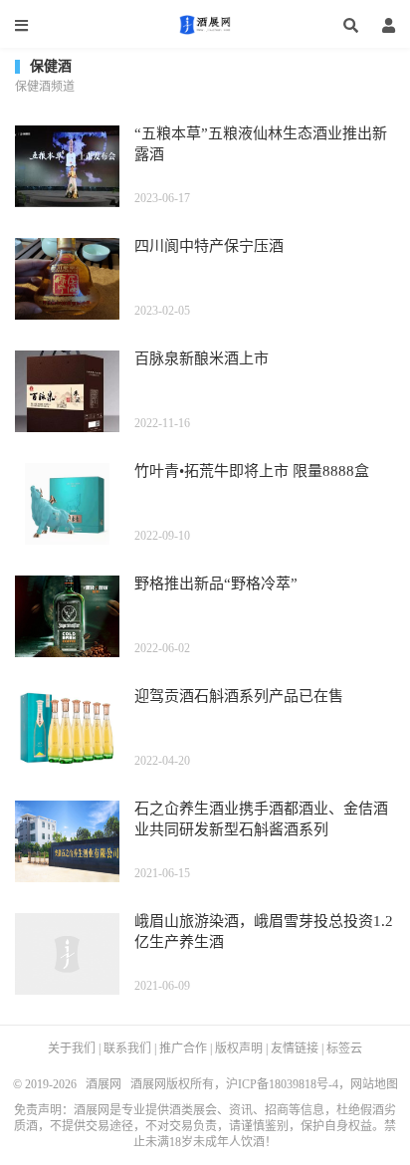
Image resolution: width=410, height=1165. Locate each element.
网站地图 (374, 1084)
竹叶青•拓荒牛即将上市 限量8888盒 (251, 471)
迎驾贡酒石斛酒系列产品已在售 (238, 696)
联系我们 (127, 1048)
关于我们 (72, 1048)
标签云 (344, 1048)
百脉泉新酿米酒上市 (201, 358)
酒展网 (205, 25)
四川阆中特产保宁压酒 (209, 246)
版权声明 (239, 1048)
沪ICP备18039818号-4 (282, 1084)
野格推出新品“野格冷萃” (216, 583)
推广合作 (183, 1048)
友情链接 (294, 1048)
